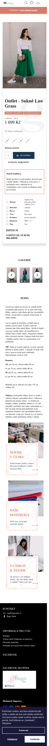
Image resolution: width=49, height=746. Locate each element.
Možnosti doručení (12, 148)
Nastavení (23, 730)
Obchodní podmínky (11, 642)
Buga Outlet (11, 616)
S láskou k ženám (18, 568)
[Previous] (11, 275)
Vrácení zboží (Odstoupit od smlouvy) (17, 639)
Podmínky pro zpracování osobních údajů (19, 646)
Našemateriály (20, 513)
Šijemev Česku (17, 455)
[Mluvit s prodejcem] (24, 230)
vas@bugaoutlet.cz (14, 613)
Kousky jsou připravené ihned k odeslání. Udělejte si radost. (23, 13)
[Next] (37, 275)
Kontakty (6, 636)
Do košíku (25, 155)
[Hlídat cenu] (24, 236)
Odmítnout (12, 739)
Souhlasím (34, 739)
